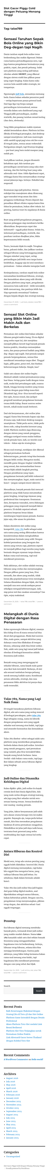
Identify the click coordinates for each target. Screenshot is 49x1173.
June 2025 (11, 1121)
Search (7, 986)
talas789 (37, 302)
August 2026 (12, 1078)
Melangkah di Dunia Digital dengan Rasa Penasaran (21, 618)
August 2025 (12, 1114)
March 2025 (11, 1131)
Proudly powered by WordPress (17, 1168)
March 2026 (12, 1091)
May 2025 (10, 1124)
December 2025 (13, 1101)
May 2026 (11, 1085)
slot (31, 970)
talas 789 (19, 529)
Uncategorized (13, 1156)
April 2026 (11, 1088)
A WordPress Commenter (16, 1059)
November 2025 (13, 1104)
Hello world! (37, 1059)
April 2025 (11, 1128)
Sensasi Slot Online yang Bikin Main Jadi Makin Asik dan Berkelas (21, 320)
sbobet (31, 302)
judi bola (20, 94)
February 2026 (13, 1095)
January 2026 (12, 1098)
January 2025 (12, 1138)
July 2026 (10, 1081)
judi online (25, 970)
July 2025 (10, 1118)
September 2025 (14, 1111)
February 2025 (13, 1134)
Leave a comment (11, 304)
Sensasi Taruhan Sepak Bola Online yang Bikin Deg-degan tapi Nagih (24, 43)
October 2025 (12, 1108)
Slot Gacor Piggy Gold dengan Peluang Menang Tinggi (22, 12)
